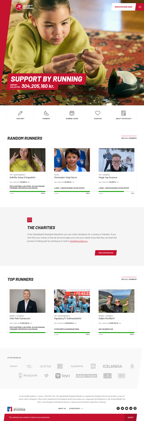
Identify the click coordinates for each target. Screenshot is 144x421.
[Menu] (140, 7)
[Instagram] (135, 408)
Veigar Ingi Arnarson (108, 177)
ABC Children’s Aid (106, 329)
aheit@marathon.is (78, 241)
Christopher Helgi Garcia (65, 177)
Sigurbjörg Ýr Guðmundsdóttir (67, 318)
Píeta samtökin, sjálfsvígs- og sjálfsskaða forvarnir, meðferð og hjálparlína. (27, 187)
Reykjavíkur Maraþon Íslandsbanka (26, 7)
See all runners (129, 138)
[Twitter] (122, 408)
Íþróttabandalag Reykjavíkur (16, 409)
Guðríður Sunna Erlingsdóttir (22, 177)
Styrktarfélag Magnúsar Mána (66, 329)
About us (62, 408)
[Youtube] (126, 408)
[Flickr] (130, 408)
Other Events (74, 408)
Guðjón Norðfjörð (106, 318)
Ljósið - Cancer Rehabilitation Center (69, 188)
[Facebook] (118, 408)
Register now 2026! (123, 7)
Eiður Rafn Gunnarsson (20, 318)
